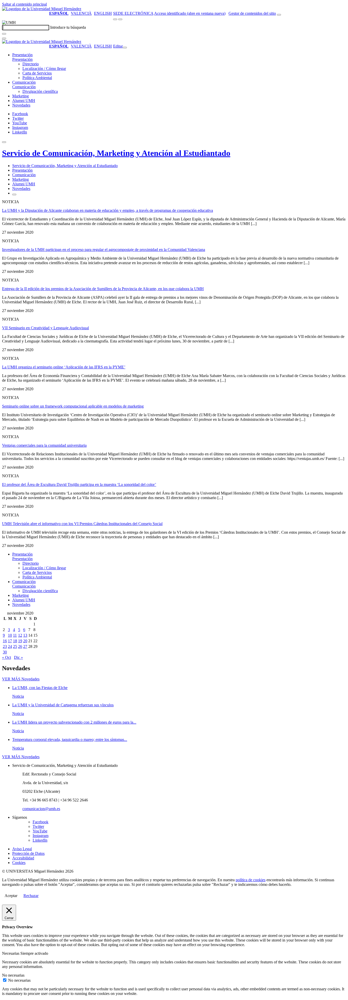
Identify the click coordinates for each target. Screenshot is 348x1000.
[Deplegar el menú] (14, 194)
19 (20, 641)
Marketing (20, 96)
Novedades (21, 105)
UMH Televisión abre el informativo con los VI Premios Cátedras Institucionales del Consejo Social (82, 523)
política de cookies (250, 880)
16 (5, 641)
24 (10, 646)
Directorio (30, 64)
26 (20, 646)
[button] (22, 59)
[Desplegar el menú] (120, 19)
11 (15, 635)
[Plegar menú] (125, 47)
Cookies (18, 862)
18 (15, 641)
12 (20, 635)
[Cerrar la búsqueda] (4, 38)
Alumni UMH (23, 100)
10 (10, 635)
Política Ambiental (37, 78)
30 (5, 652)
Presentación (22, 55)
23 (5, 646)
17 (10, 641)
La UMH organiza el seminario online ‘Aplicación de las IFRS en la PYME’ (63, 367)
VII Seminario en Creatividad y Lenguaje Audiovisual (45, 328)
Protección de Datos (28, 853)
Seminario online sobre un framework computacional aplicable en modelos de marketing (73, 406)
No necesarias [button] (13, 975)
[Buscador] (279, 15)
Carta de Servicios (37, 73)
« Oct (6, 657)
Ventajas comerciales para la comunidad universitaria (44, 445)
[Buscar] (4, 34)
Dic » (18, 657)
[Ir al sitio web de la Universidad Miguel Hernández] (41, 9)
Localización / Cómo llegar (44, 68)
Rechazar (30, 895)
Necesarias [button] (11, 953)
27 (25, 646)
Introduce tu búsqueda (68, 27)
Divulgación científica (40, 91)
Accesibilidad (23, 858)
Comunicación (24, 82)
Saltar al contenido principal (24, 4)
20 (25, 641)
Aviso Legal (22, 849)
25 (15, 646)
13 (25, 635)
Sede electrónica (133, 13)
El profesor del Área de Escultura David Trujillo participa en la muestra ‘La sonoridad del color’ (79, 484)
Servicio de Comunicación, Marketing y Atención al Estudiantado (116, 153)
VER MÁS (20, 679)
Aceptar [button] (11, 895)
